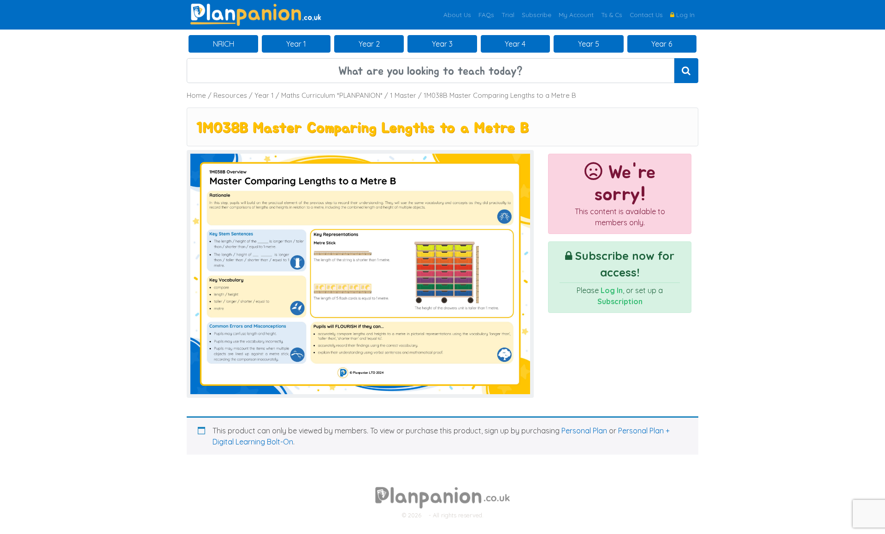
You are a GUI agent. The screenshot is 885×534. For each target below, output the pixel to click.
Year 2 (369, 43)
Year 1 (296, 43)
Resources (230, 95)
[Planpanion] (255, 13)
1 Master (403, 95)
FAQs (486, 14)
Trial (508, 14)
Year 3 (442, 43)
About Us (457, 14)
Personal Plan (584, 430)
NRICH (223, 43)
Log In (684, 14)
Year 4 (515, 43)
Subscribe (536, 14)
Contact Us (646, 14)
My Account (576, 14)
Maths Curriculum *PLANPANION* (332, 95)
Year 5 (588, 43)
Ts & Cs (611, 14)
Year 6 (661, 43)
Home (196, 95)
